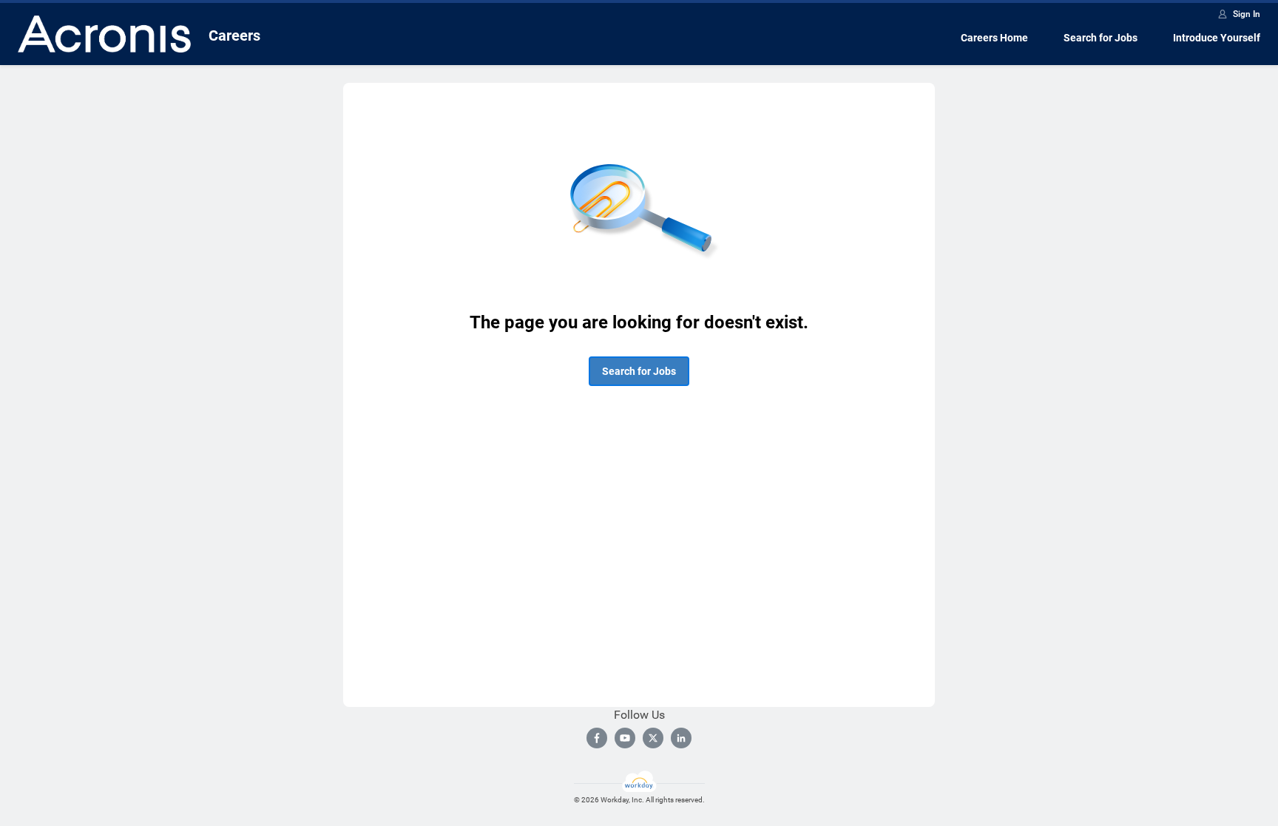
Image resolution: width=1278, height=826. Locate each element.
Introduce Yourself (1216, 38)
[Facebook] (596, 738)
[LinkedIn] (681, 738)
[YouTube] (625, 738)
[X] (653, 738)
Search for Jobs (1100, 38)
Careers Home (994, 38)
